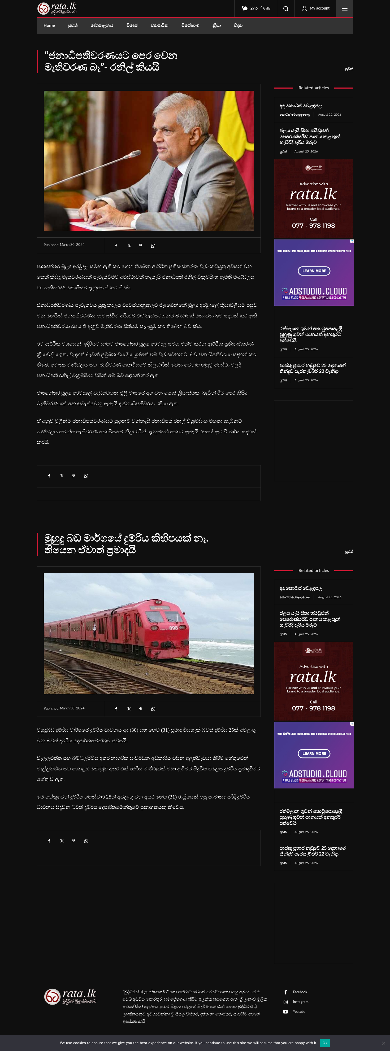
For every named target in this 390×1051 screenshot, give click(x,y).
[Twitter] (128, 245)
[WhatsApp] (153, 245)
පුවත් (349, 69)
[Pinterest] (140, 245)
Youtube (299, 1012)
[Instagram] (285, 1002)
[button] (285, 8)
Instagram (301, 1002)
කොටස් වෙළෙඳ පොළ (295, 114)
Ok (325, 1043)
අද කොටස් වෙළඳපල (301, 105)
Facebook (300, 992)
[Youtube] (285, 1012)
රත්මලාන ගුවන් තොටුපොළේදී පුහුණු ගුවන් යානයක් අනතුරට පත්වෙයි (311, 334)
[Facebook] (116, 245)
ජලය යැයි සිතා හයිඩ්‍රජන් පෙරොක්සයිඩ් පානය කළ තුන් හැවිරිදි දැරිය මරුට (310, 136)
